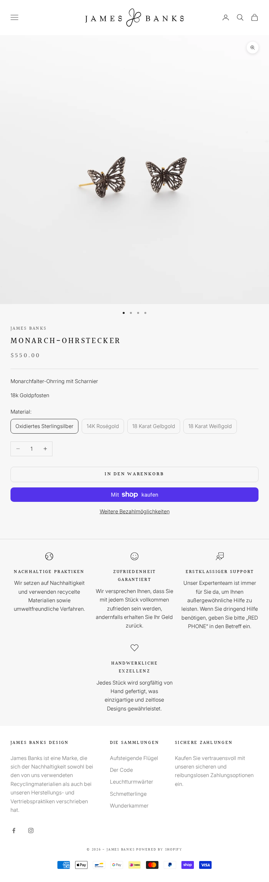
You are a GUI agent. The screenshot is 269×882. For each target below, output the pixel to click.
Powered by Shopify (159, 849)
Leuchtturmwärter (131, 781)
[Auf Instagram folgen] (31, 830)
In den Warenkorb (134, 474)
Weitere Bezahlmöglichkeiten (135, 511)
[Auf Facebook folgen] (13, 830)
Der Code (121, 770)
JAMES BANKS (28, 328)
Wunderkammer (129, 805)
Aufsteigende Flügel (134, 758)
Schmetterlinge (128, 793)
